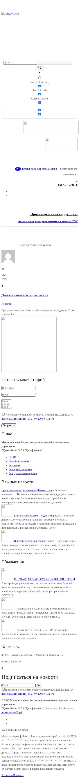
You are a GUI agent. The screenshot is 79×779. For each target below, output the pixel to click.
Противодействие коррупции (54, 214)
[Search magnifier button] (39, 67)
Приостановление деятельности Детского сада (26, 490)
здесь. (16, 752)
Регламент (14, 465)
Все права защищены (20, 469)
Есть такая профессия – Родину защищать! (38, 515)
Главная (5, 245)
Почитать (18, 775)
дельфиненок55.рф (11, 712)
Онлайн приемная (19, 461)
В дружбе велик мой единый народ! (34, 541)
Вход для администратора (23, 473)
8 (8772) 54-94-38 (68, 185)
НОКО (12, 457)
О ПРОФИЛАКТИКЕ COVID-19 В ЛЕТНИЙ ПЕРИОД (44, 579)
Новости (14, 245)
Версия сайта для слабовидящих (39, 168)
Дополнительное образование (24, 295)
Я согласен (7, 775)
